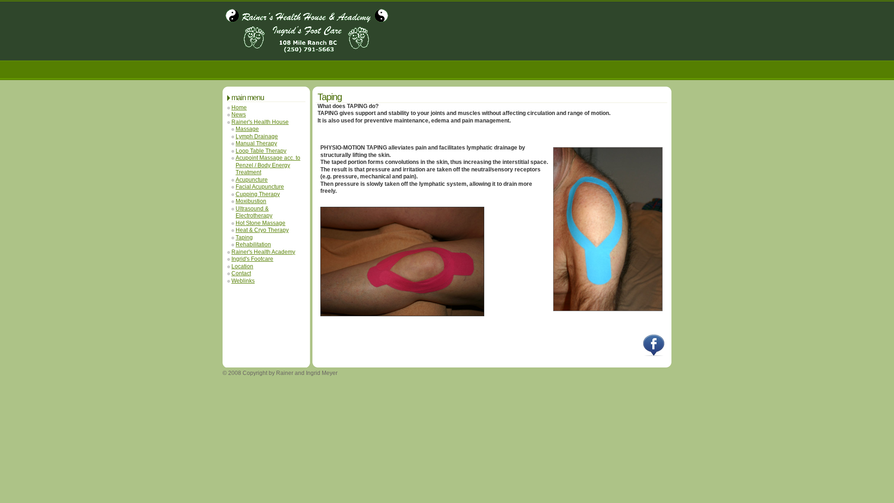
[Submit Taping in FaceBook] (654, 354)
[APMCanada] (306, 50)
